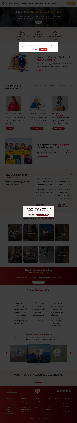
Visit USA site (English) (43, 214)
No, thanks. (32, 214)
